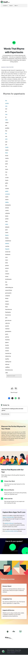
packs (6, 191)
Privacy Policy (18, 650)
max (6, 114)
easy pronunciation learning (11, 531)
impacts (7, 249)
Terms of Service (10, 650)
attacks (7, 243)
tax (6, 100)
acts (6, 139)
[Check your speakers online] (14, 546)
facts (6, 152)
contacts (7, 194)
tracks (6, 147)
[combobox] (14, 376)
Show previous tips (5, 414)
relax (6, 119)
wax (6, 106)
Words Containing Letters (8, 517)
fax (6, 133)
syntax (7, 103)
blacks (7, 235)
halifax (7, 202)
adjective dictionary (9, 523)
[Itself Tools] (14, 635)
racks (6, 224)
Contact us (13, 652)
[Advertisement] (14, 22)
